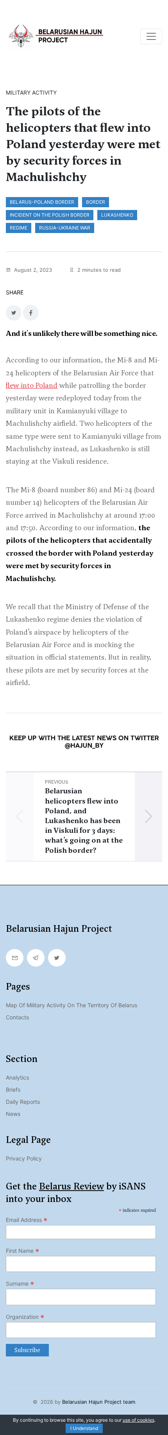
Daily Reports (23, 1101)
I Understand (84, 1428)
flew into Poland (31, 385)
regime (18, 228)
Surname (20, 1284)
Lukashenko (117, 215)
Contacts (17, 1017)
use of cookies (138, 1420)
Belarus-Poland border (42, 202)
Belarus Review (71, 1186)
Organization (25, 1317)
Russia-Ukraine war (64, 228)
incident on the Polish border (49, 215)
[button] (148, 816)
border (95, 202)
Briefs (13, 1089)
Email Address (27, 1220)
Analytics (17, 1077)
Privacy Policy (24, 1158)
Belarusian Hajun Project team (98, 1402)
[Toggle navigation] (151, 36)
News (13, 1113)
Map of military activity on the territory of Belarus (71, 1005)
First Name (22, 1251)
